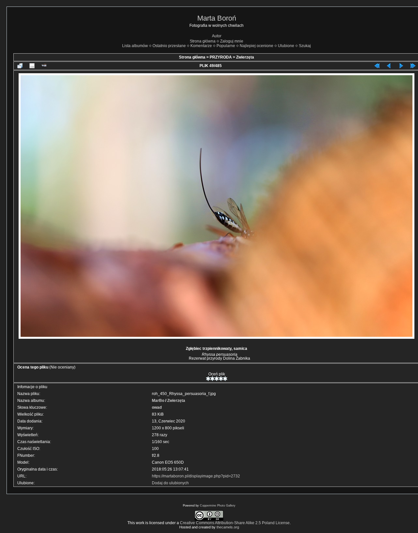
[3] (217, 378)
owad (157, 407)
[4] (221, 378)
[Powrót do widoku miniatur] (20, 65)
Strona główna (203, 41)
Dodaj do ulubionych (170, 483)
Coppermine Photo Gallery (217, 505)
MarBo (158, 400)
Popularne (226, 45)
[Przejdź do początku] (377, 65)
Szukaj (305, 45)
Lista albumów (135, 45)
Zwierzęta (245, 57)
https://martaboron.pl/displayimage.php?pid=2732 (196, 476)
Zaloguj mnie (231, 41)
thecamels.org (228, 527)
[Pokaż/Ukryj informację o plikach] (32, 65)
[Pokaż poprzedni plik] (389, 65)
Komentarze (201, 45)
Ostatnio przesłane (169, 45)
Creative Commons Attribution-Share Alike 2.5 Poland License (235, 523)
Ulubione (286, 45)
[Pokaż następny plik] (401, 65)
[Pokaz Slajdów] (44, 65)
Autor (216, 36)
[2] (212, 378)
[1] (208, 378)
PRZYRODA (221, 57)
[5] (225, 378)
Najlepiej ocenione (256, 45)
